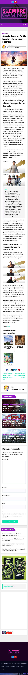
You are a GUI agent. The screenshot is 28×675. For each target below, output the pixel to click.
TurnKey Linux (20, 673)
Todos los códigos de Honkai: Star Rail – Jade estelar (19, 375)
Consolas (7, 666)
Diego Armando (13, 45)
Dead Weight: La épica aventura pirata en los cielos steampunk (12, 423)
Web (3, 503)
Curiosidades (6, 404)
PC (12, 419)
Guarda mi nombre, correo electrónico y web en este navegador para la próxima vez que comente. (13, 516)
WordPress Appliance (9, 673)
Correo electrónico (7, 495)
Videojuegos (5, 33)
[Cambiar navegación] (26, 25)
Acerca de (3, 669)
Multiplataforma (13, 404)
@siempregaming (10, 586)
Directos (22, 666)
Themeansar (24, 663)
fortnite (8, 326)
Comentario (5, 459)
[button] (23, 24)
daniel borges (15, 440)
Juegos (2, 666)
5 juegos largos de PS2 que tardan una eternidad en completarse (14, 438)
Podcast (17, 666)
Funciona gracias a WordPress (7, 663)
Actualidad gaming (7, 419)
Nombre (4, 487)
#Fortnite (18, 47)
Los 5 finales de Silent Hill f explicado (13, 407)
